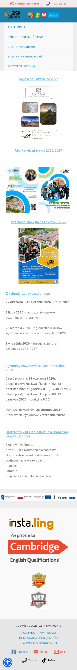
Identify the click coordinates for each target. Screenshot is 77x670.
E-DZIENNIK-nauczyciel (24, 56)
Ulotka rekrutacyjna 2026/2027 (38, 150)
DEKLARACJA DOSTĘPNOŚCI (38, 638)
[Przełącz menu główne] (69, 15)
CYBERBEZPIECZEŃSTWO (25, 37)
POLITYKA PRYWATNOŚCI (38, 632)
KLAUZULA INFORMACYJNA (39, 643)
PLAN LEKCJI (16, 27)
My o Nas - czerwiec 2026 (38, 79)
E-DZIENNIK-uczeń (21, 46)
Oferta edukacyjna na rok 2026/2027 (38, 222)
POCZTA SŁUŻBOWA (21, 66)
